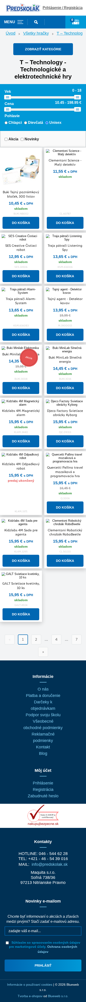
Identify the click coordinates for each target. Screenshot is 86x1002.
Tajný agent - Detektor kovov (65, 301)
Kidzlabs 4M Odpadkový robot (21, 466)
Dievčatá (35, 123)
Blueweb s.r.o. (58, 996)
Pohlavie (12, 116)
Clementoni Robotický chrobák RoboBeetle (65, 532)
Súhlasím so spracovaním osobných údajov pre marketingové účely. (44, 947)
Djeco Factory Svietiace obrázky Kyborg (65, 413)
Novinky (32, 139)
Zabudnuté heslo (43, 796)
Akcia (13, 139)
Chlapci (15, 123)
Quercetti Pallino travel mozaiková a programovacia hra (65, 471)
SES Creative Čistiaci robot (21, 247)
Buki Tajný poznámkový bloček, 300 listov (21, 194)
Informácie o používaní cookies (29, 984)
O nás (43, 689)
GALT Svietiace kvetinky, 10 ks (21, 585)
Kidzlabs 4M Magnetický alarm (21, 413)
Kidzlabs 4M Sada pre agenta (21, 532)
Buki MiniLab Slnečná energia (65, 359)
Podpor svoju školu (43, 715)
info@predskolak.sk (50, 864)
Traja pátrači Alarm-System (21, 301)
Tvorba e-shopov (30, 996)
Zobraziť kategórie (43, 49)
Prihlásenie (43, 783)
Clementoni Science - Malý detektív (65, 162)
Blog (43, 753)
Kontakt (43, 747)
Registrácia (43, 789)
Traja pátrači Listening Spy (65, 247)
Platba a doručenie (43, 695)
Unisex (55, 123)
